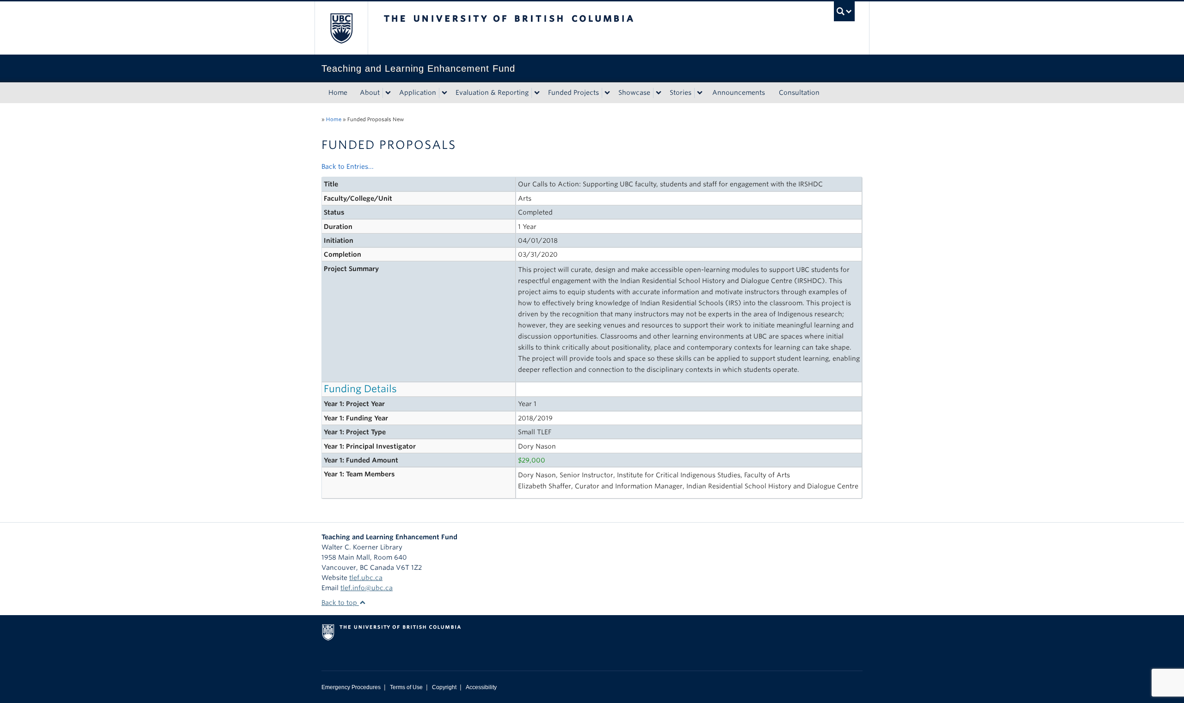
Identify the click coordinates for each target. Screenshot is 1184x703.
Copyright (444, 687)
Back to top (340, 602)
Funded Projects (573, 92)
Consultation (799, 92)
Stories (680, 92)
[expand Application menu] (444, 93)
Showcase (634, 92)
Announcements (738, 92)
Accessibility (481, 687)
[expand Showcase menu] (658, 93)
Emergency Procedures (351, 687)
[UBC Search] (844, 11)
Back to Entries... (347, 166)
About (370, 92)
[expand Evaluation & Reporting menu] (537, 93)
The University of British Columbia (341, 28)
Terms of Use (406, 687)
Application (417, 92)
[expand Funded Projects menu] (607, 93)
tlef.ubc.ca (365, 577)
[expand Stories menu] (699, 93)
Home (337, 92)
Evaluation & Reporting (492, 92)
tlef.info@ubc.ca (366, 588)
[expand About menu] (388, 93)
